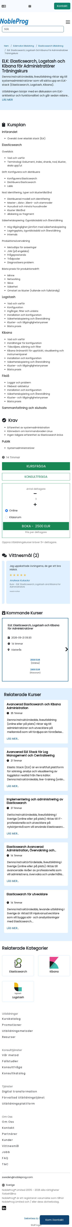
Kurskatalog (11, 1019)
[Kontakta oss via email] (29, 6)
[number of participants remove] (36, 493)
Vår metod (10, 1055)
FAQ (5, 1158)
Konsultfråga (12, 1067)
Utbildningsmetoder (17, 1031)
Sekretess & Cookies (36, 1218)
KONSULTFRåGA (36, 477)
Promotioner (12, 1025)
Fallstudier (10, 1061)
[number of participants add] (36, 504)
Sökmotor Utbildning (23, 45)
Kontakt (62, 6)
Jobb (6, 1152)
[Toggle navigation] (68, 21)
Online (13, 510)
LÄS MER (7, 100)
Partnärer (9, 1134)
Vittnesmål (10, 1146)
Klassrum (15, 517)
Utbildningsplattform (18, 1104)
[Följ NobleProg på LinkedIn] (4, 1208)
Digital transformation (19, 1091)
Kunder (7, 1140)
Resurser (9, 1037)
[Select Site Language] (4, 6)
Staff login (36, 1225)
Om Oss (8, 1122)
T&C (5, 1164)
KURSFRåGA (36, 466)
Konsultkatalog (13, 1073)
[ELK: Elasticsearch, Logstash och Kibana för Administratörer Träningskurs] (17, 21)
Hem (6, 45)
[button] (66, 649)
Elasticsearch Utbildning (50, 45)
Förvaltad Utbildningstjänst (23, 1097)
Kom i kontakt (54, 1220)
